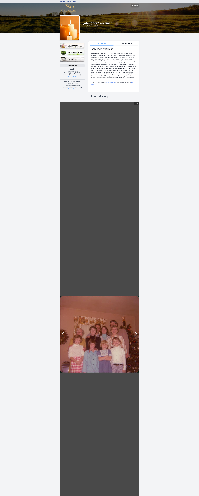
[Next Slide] (136, 334)
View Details (72, 77)
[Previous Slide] (63, 334)
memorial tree (110, 83)
